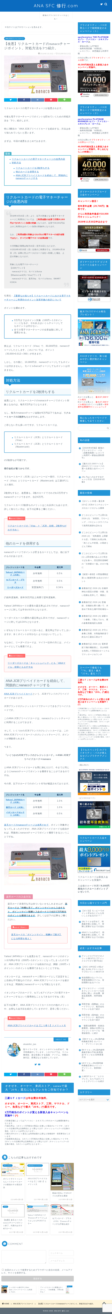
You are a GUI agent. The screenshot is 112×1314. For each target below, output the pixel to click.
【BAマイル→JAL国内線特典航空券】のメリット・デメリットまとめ (93, 1041)
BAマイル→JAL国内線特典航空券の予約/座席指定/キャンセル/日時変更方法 (93, 1053)
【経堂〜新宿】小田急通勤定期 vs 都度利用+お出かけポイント (95, 577)
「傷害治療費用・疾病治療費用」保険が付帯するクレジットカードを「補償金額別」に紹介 (93, 1029)
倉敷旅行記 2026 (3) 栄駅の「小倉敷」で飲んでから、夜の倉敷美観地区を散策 (95, 619)
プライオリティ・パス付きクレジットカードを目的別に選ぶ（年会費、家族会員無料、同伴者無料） (93, 993)
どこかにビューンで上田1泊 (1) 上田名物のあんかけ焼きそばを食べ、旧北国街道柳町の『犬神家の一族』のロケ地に (95, 560)
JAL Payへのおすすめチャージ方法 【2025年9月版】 (93, 479)
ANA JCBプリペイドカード (14, 38)
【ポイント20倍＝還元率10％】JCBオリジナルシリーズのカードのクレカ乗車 (95, 504)
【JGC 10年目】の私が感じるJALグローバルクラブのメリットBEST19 (93, 969)
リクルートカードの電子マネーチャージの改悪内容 (38, 159)
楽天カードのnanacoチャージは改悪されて (26, 825)
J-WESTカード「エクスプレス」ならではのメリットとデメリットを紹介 (93, 1078)
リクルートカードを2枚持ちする (33, 168)
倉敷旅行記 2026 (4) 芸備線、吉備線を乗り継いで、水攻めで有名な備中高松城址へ (95, 605)
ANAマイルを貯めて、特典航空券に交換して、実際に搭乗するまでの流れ (93, 934)
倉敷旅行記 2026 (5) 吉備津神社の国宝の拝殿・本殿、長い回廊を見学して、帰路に (95, 591)
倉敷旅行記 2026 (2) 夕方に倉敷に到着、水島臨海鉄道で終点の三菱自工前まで (95, 633)
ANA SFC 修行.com (56, 5)
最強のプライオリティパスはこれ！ (56, 16)
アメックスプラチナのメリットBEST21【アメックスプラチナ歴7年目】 (93, 958)
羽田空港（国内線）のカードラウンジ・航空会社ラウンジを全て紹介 (93, 1017)
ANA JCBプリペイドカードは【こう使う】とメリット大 (37, 1025)
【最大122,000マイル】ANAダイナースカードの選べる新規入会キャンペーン (93, 467)
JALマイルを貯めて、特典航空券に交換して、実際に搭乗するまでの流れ (93, 924)
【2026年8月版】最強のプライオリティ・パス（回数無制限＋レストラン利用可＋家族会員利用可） (93, 453)
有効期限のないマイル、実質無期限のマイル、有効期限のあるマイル (93, 980)
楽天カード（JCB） (15, 807)
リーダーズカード (15, 587)
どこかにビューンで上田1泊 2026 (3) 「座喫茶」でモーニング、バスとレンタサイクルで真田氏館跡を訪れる (95, 520)
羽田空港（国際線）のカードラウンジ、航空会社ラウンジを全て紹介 (93, 1006)
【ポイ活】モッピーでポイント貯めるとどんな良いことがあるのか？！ (93, 913)
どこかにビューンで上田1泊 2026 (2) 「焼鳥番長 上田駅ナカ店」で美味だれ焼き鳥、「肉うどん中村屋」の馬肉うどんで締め (95, 539)
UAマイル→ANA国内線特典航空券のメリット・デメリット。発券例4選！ (93, 1067)
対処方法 (16, 163)
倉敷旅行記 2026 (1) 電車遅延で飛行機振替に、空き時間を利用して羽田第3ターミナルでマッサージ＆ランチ (96, 649)
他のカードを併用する (27, 172)
